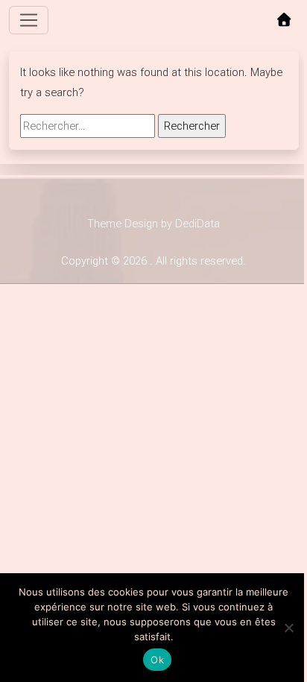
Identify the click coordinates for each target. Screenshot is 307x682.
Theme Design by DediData (153, 223)
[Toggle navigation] (29, 20)
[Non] (288, 627)
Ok (157, 660)
